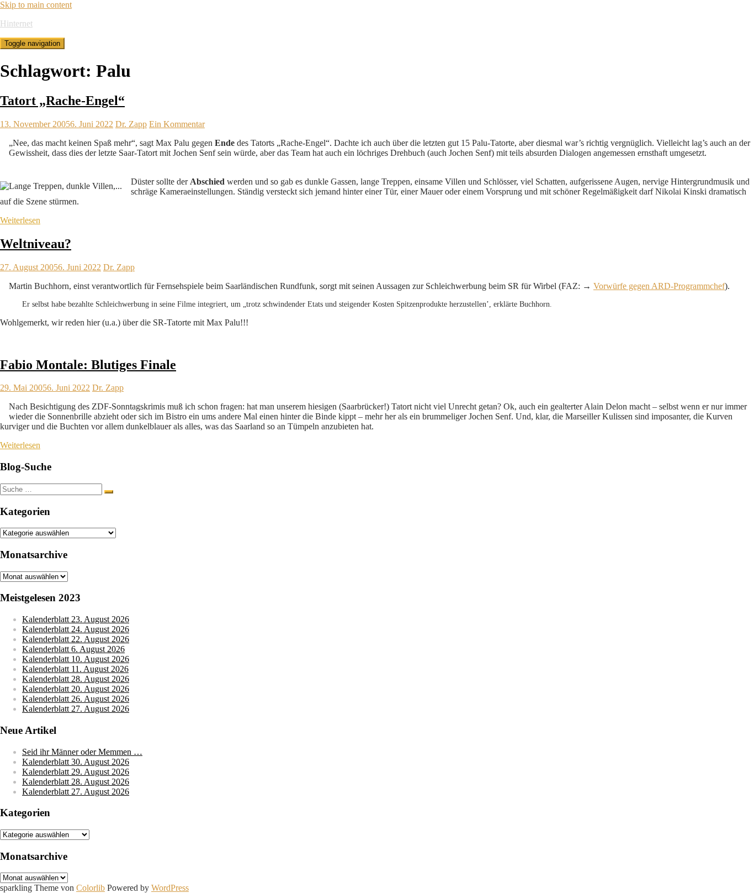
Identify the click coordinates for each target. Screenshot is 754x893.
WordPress (170, 887)
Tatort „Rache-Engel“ (62, 100)
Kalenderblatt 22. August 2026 (75, 639)
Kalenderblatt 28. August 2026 (75, 679)
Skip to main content (36, 4)
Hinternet (16, 23)
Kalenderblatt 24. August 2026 (75, 629)
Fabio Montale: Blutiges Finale (88, 365)
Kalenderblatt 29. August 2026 (75, 771)
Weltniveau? (35, 244)
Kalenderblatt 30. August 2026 (75, 761)
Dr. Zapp (131, 124)
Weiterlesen (20, 220)
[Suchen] (108, 491)
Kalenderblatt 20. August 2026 (75, 689)
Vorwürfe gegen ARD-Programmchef (659, 286)
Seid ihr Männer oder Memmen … (82, 752)
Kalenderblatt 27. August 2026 (75, 708)
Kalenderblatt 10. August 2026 (75, 659)
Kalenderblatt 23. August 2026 (75, 619)
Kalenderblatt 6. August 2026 (73, 649)
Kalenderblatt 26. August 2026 (75, 698)
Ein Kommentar (177, 124)
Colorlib (90, 887)
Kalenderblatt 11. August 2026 (75, 669)
